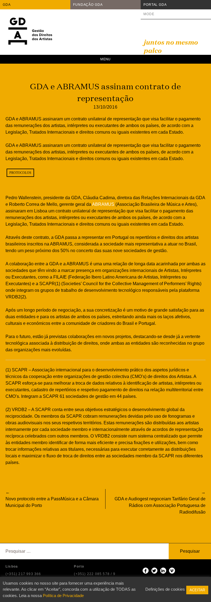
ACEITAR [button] (197, 590)
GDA (7, 5)
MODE (148, 14)
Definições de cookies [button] (165, 589)
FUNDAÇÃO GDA (88, 5)
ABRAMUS (103, 204)
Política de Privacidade (63, 595)
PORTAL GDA (155, 5)
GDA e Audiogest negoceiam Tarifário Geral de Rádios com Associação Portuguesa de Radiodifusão (160, 505)
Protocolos (20, 173)
